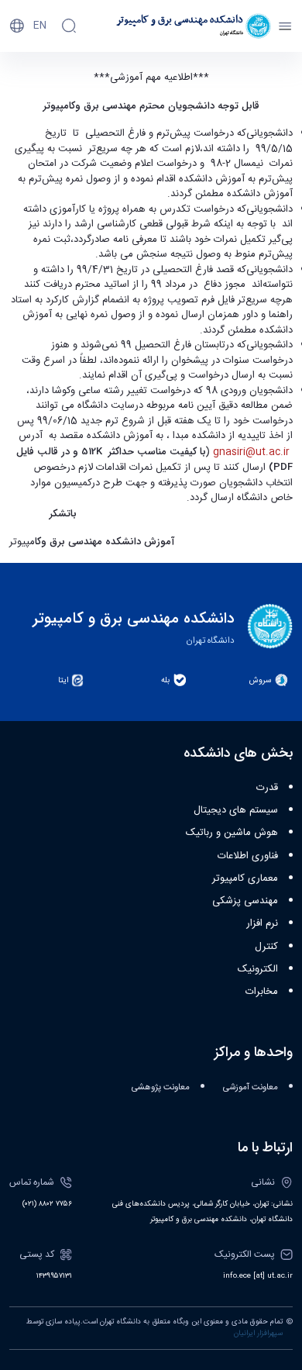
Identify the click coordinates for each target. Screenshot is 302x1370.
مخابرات (261, 991)
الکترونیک (258, 969)
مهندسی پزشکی (245, 900)
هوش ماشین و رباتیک (232, 832)
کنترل (266, 946)
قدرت (267, 787)
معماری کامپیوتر (245, 878)
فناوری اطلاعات (248, 855)
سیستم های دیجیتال (236, 810)
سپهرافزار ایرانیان (258, 1333)
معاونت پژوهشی (161, 1087)
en (39, 25)
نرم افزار (262, 923)
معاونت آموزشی (250, 1087)
